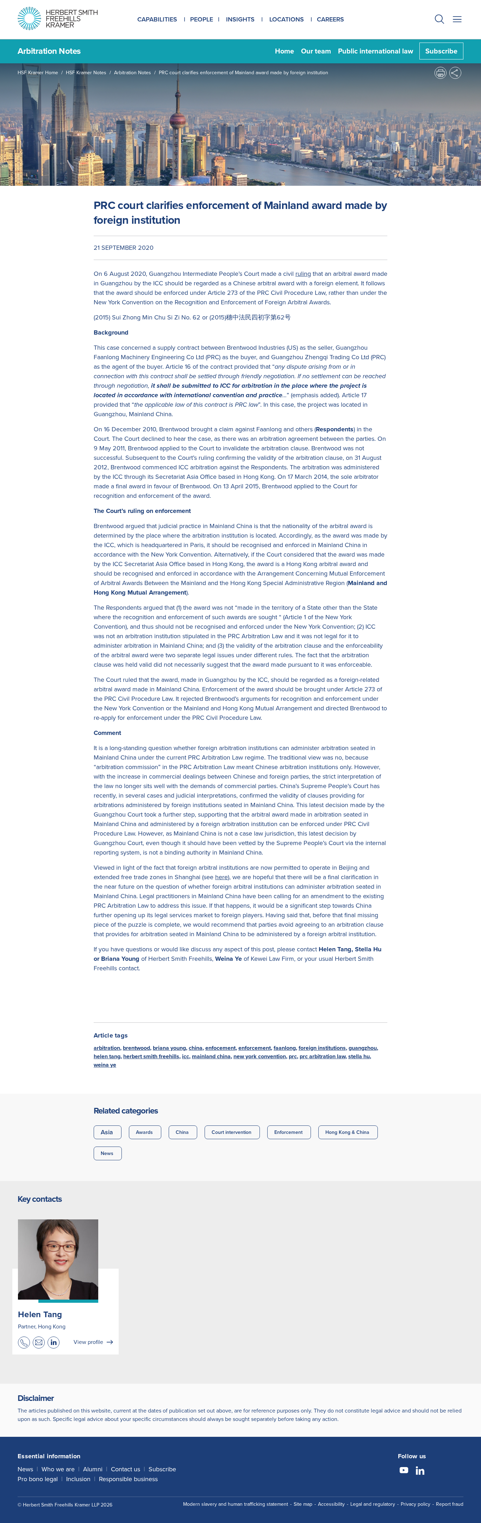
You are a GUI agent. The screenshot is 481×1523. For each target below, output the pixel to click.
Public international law (375, 51)
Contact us (125, 1469)
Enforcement (288, 1132)
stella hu (359, 1056)
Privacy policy (415, 1504)
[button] (439, 20)
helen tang (107, 1056)
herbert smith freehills (151, 1056)
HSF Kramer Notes (86, 72)
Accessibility (331, 1504)
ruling (303, 273)
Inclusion (78, 1479)
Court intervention (231, 1132)
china (195, 1048)
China (182, 1132)
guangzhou (363, 1048)
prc (293, 1056)
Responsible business (128, 1479)
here (221, 877)
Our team (316, 51)
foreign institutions (322, 1048)
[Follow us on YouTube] (404, 1471)
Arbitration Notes (132, 72)
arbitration (107, 1048)
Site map (303, 1504)
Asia (107, 1132)
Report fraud (449, 1504)
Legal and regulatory (372, 1504)
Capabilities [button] (157, 19)
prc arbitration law (322, 1056)
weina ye (105, 1065)
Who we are (58, 1469)
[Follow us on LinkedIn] (420, 1471)
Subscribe (441, 51)
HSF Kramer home (38, 72)
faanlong (285, 1048)
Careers (330, 19)
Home (284, 51)
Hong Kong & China (347, 1132)
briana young (169, 1048)
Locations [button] (286, 19)
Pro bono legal (38, 1479)
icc (185, 1056)
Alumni (92, 1469)
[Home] (66, 18)
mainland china (211, 1056)
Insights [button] (240, 19)
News (107, 1153)
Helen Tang (40, 1314)
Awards (144, 1132)
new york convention (259, 1056)
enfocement (220, 1048)
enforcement (254, 1048)
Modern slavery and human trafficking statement (235, 1504)
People (201, 19)
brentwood (136, 1048)
